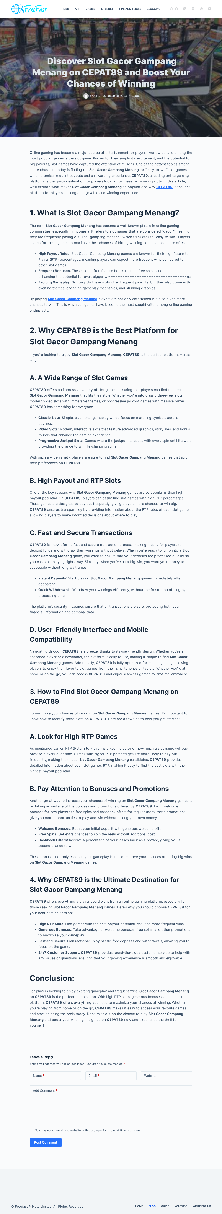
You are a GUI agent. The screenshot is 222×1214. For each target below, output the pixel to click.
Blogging (153, 8)
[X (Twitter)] (184, 8)
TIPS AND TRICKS (130, 8)
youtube (181, 1206)
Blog (135, 96)
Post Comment (45, 1142)
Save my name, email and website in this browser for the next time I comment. (88, 1130)
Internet (107, 8)
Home (65, 8)
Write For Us (202, 1206)
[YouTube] (209, 8)
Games (90, 8)
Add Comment (45, 1091)
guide (165, 1206)
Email (94, 1076)
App (77, 8)
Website (150, 1076)
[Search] (171, 8)
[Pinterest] (201, 8)
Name (38, 1076)
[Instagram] (193, 8)
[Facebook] (176, 8)
